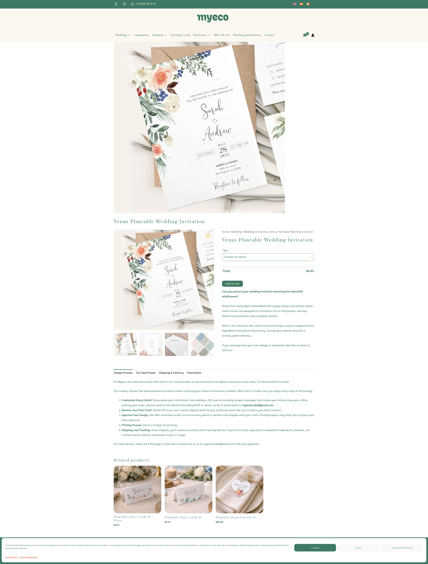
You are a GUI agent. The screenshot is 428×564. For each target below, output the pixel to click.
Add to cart (232, 283)
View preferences (402, 547)
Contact (269, 35)
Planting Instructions (247, 35)
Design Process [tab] (123, 373)
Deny (359, 547)
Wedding (121, 35)
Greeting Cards (180, 35)
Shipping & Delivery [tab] (171, 373)
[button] (128, 35)
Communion (141, 35)
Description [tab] (194, 373)
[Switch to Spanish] (301, 4)
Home (225, 232)
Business (157, 35)
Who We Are (222, 35)
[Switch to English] (294, 4)
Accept (315, 547)
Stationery (200, 35)
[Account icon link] (312, 35)
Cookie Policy (11, 557)
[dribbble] (117, 4)
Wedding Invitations (256, 232)
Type (225, 250)
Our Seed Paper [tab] (146, 373)
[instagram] (125, 4)
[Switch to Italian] (308, 4)
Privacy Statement (28, 557)
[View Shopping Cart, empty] (305, 35)
